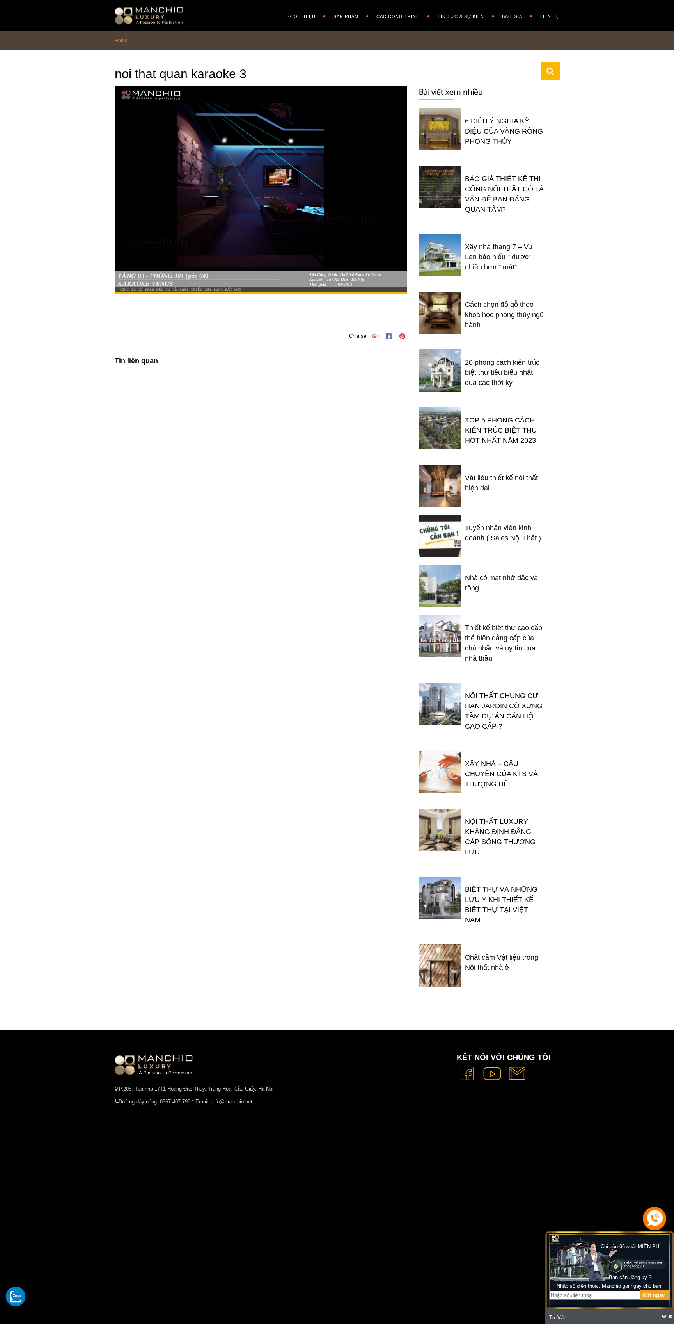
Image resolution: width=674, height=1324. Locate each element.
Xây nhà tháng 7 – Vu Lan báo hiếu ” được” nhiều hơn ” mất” (498, 257)
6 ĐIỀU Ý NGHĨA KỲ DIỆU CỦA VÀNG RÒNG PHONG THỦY (504, 131)
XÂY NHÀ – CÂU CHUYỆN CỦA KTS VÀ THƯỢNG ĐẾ (501, 774)
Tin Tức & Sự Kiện (461, 16)
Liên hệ (549, 16)
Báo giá (512, 16)
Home (121, 40)
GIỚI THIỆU (302, 16)
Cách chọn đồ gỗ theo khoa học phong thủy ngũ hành (504, 315)
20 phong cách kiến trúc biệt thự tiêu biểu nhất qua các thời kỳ (502, 372)
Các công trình (398, 16)
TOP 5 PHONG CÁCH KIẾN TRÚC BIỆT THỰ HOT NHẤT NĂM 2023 (501, 430)
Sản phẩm (345, 16)
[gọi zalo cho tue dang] (15, 1296)
